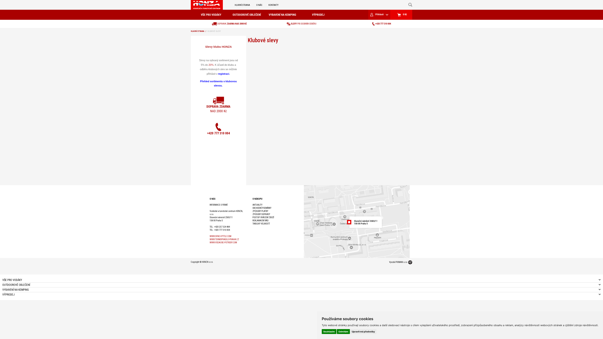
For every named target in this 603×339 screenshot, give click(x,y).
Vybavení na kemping (282, 14)
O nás (259, 5)
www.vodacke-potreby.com (223, 242)
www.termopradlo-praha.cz (224, 239)
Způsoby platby (260, 211)
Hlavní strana (242, 5)
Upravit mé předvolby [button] (363, 331)
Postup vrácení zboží (263, 217)
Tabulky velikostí (261, 223)
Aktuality (257, 205)
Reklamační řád (261, 220)
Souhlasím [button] (329, 331)
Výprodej (318, 14)
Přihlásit (379, 14)
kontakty (273, 5)
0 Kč (404, 14)
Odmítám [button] (343, 331)
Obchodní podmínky (262, 208)
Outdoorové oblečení (247, 14)
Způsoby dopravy (261, 214)
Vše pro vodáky (211, 14)
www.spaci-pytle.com (220, 236)
